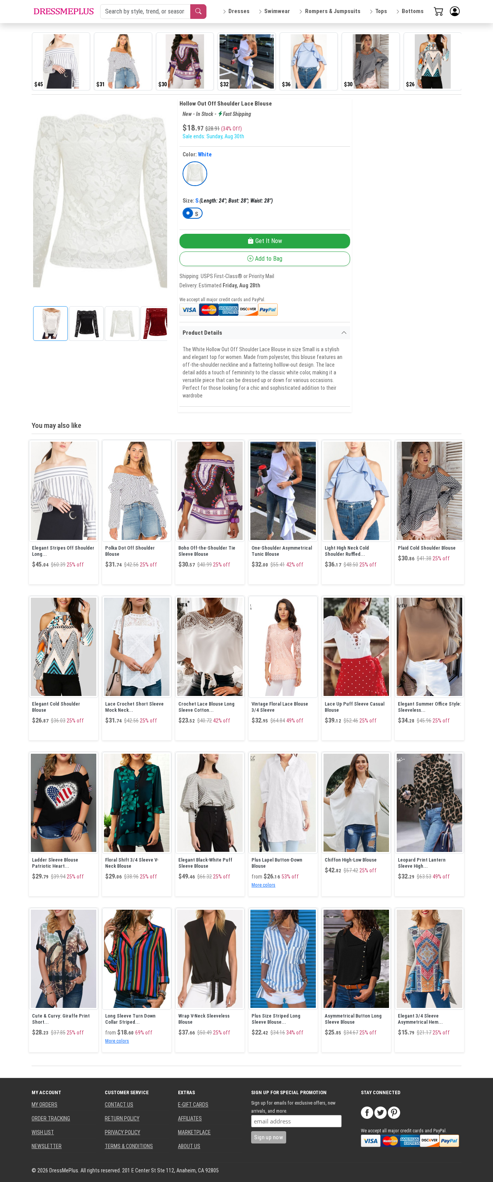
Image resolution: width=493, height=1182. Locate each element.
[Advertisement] (410, 214)
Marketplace (194, 1132)
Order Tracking (51, 1118)
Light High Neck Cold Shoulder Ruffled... (347, 551)
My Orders (44, 1105)
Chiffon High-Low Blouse (351, 860)
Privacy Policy (122, 1132)
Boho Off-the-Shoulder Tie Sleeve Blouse (206, 551)
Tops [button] (381, 11)
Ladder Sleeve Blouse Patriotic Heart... (55, 863)
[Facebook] (367, 1112)
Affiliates (190, 1118)
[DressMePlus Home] (63, 11)
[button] (455, 11)
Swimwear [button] (277, 11)
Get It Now (268, 241)
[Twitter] (380, 1112)
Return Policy (122, 1118)
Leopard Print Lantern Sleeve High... (422, 863)
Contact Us (119, 1105)
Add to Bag (267, 258)
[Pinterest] (394, 1112)
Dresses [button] (239, 11)
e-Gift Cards (193, 1105)
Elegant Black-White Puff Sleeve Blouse (205, 863)
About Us (189, 1146)
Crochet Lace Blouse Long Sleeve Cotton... (206, 707)
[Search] (198, 11)
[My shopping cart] (439, 11)
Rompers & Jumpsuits (333, 11)
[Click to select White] (195, 173)
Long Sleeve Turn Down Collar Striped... (130, 1019)
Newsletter (47, 1146)
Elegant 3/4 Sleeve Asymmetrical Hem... (420, 1019)
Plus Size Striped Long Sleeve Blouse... (276, 1019)
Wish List (43, 1132)
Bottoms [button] (413, 11)
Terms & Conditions (129, 1146)
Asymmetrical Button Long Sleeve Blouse (353, 1019)
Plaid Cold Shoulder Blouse (427, 548)
